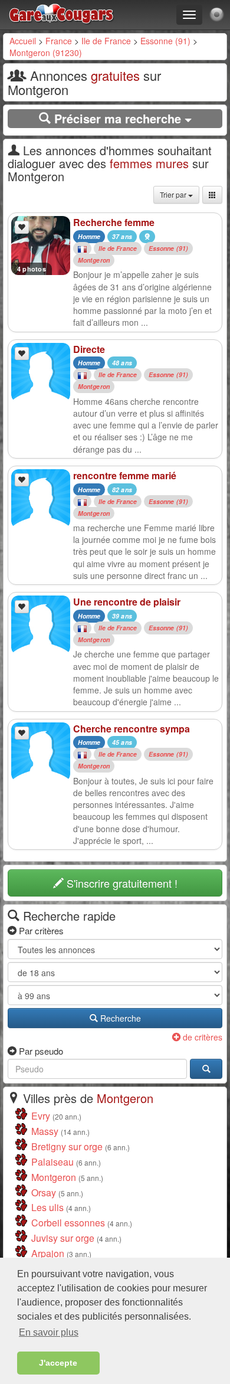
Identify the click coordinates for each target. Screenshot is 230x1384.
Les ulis (47, 1207)
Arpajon (47, 1253)
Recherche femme (114, 222)
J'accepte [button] (58, 1362)
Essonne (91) (165, 41)
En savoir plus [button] (48, 1332)
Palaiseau (52, 1162)
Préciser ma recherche (118, 118)
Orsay (43, 1192)
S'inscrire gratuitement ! (121, 883)
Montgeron (94, 260)
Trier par (174, 194)
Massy (44, 1131)
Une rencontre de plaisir (126, 601)
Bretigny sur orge (67, 1146)
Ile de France (106, 41)
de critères (201, 1037)
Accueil (22, 41)
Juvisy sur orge (62, 1238)
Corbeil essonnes (68, 1222)
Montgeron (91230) (45, 52)
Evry (40, 1116)
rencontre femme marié (124, 475)
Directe (89, 349)
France (58, 41)
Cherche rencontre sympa (131, 728)
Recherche (119, 1018)
